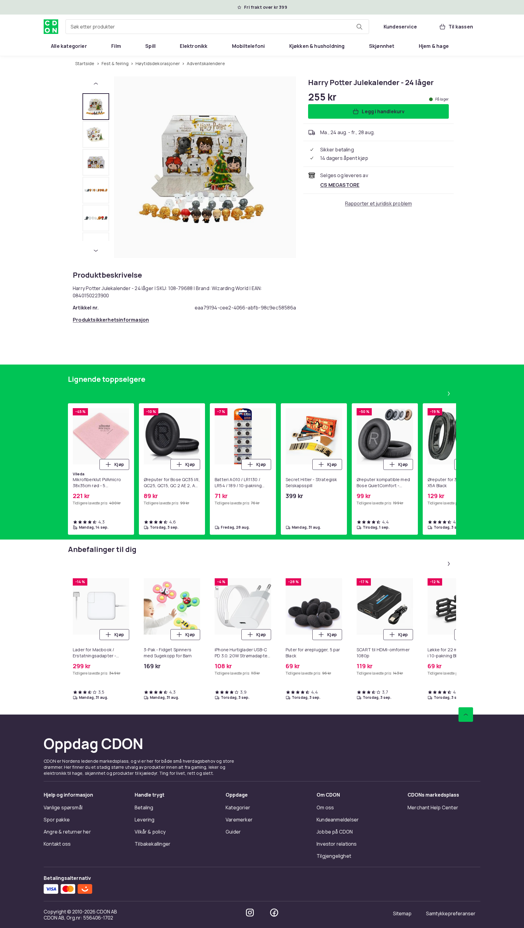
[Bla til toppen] (465, 714)
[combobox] (217, 26)
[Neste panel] (449, 393)
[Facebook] (274, 912)
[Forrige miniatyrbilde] (96, 83)
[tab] (95, 106)
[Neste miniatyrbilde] (96, 250)
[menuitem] (69, 46)
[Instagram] (250, 912)
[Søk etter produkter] (359, 26)
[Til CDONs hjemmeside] (51, 26)
